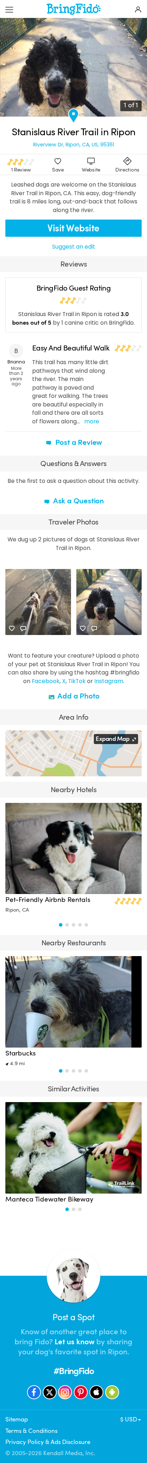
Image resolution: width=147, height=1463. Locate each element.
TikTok (77, 681)
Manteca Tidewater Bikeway (49, 1199)
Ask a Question (78, 500)
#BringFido (73, 1371)
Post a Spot (73, 1317)
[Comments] (23, 628)
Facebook (46, 681)
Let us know (75, 1341)
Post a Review (78, 442)
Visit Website (73, 228)
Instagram (108, 681)
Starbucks (20, 1053)
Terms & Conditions (31, 1431)
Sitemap (16, 1419)
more (91, 421)
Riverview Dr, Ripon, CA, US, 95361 (73, 144)
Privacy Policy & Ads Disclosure (47, 1442)
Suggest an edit (73, 246)
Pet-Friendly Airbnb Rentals (47, 899)
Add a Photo (78, 696)
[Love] (11, 628)
